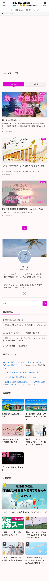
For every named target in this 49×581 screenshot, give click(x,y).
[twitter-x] (24, 293)
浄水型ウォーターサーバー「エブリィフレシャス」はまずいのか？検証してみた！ (24, 339)
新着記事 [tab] (14, 84)
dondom (32, 372)
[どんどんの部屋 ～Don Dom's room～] (24, 4)
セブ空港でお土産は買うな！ (14, 320)
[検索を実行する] (45, 303)
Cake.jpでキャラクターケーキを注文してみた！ (21, 333)
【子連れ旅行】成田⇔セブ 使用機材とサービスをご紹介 (24, 326)
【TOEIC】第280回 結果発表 (14, 372)
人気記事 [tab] (35, 84)
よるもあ (32, 377)
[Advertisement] (24, 41)
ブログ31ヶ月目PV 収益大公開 (15, 346)
